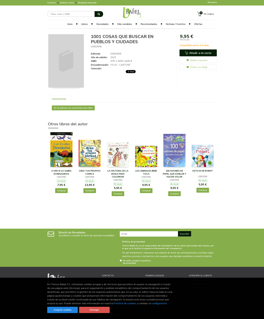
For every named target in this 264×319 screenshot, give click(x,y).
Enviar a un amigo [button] (198, 67)
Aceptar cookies (62, 309)
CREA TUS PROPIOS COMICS (89, 172)
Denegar (94, 309)
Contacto (51, 2)
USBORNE (96, 46)
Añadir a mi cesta (200, 53)
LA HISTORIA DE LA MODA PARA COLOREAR (117, 173)
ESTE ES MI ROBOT (203, 170)
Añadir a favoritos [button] (199, 60)
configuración (159, 303)
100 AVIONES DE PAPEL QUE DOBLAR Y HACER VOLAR (174, 173)
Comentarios (59, 98)
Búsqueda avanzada (87, 2)
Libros (84, 24)
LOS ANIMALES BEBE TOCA (146, 172)
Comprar (61, 190)
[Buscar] (99, 14)
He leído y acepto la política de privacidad (137, 261)
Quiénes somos (67, 2)
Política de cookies (125, 303)
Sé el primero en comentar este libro (73, 108)
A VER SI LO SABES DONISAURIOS (61, 172)
